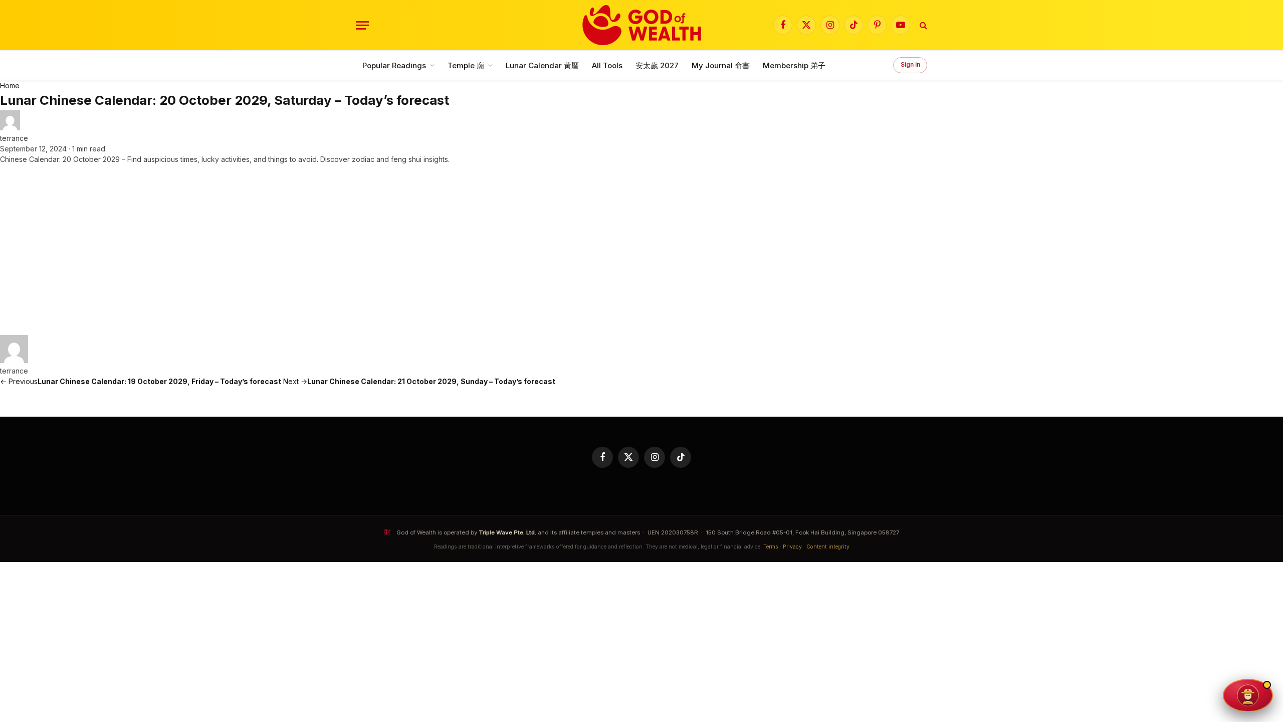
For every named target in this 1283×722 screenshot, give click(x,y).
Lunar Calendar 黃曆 (542, 65)
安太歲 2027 (657, 65)
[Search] (922, 25)
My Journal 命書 (721, 65)
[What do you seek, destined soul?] (1248, 695)
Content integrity (827, 547)
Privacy (792, 547)
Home (10, 85)
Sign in (910, 64)
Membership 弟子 (794, 65)
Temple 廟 (466, 65)
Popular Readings (394, 65)
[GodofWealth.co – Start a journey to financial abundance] (641, 25)
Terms (770, 547)
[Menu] (362, 25)
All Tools (607, 65)
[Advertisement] (641, 249)
